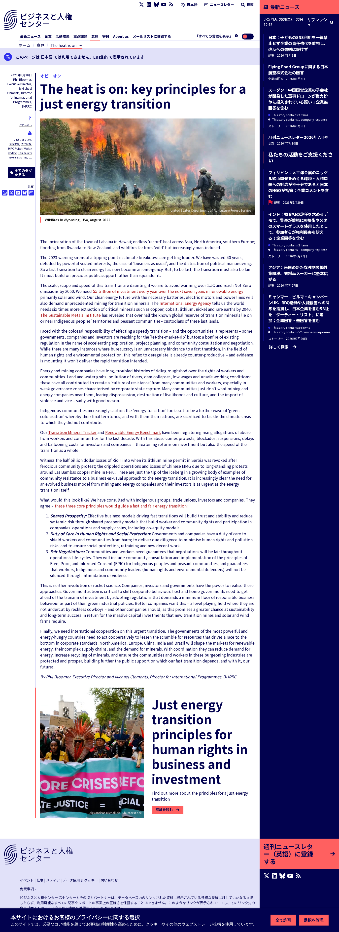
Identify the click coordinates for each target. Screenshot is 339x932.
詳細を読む (164, 809)
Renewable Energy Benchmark (133, 432)
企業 (48, 36)
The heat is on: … (66, 45)
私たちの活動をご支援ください (300, 157)
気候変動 (14, 144)
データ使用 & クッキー (80, 880)
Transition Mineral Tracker (72, 432)
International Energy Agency (185, 303)
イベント (27, 880)
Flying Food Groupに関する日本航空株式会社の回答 (298, 70)
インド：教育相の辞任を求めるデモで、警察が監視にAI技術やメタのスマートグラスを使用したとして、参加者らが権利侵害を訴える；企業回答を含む (298, 226)
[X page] (141, 4)
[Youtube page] (164, 4)
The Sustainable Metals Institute (70, 315)
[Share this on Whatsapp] (4, 192)
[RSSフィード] (171, 4)
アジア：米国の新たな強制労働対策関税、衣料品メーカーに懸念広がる (298, 273)
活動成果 (62, 36)
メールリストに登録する (152, 36)
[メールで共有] (31, 192)
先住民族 (26, 144)
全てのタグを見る (23, 172)
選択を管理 (314, 920)
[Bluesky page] (156, 4)
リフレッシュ (317, 22)
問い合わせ (109, 880)
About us (121, 36)
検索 (250, 4)
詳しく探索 (279, 347)
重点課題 (80, 36)
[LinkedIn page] (149, 4)
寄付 (105, 36)
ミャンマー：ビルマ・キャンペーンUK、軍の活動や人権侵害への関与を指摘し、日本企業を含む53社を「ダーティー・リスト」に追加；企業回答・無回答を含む (299, 308)
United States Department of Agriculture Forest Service (210, 210)
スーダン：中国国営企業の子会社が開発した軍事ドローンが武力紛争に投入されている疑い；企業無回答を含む (298, 99)
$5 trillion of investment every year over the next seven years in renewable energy (168, 291)
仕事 (39, 880)
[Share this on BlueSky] (24, 192)
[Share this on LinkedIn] (18, 192)
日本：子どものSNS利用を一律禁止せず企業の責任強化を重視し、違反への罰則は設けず (298, 43)
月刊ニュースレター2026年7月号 (298, 137)
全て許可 (283, 920)
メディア (53, 880)
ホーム (25, 45)
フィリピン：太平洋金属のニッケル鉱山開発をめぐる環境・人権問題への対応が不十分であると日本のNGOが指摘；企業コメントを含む (298, 184)
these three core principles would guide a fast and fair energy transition (121, 506)
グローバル (25, 125)
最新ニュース (30, 36)
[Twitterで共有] (11, 192)
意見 (94, 36)
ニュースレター (221, 4)
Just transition (22, 139)
